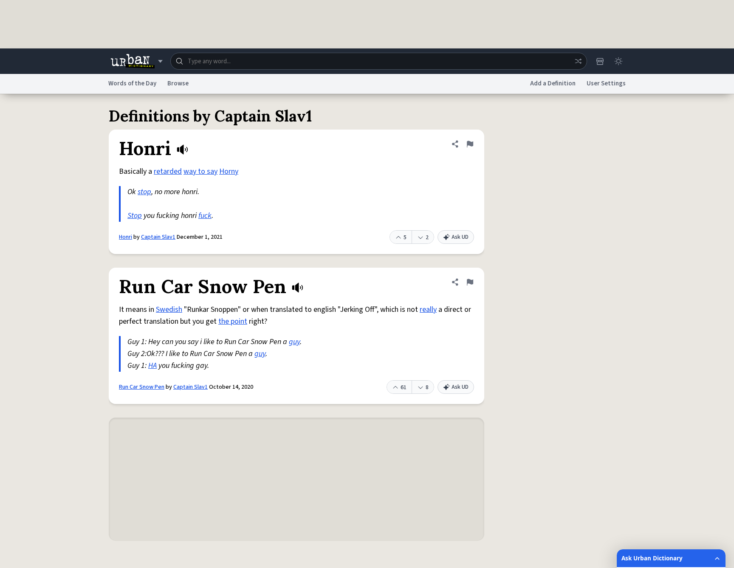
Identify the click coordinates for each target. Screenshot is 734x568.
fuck (205, 215)
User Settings (606, 83)
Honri (125, 237)
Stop (134, 215)
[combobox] (378, 61)
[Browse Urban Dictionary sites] (136, 61)
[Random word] (578, 61)
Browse (178, 83)
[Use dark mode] (618, 61)
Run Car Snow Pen (141, 387)
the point (232, 321)
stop (144, 192)
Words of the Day (132, 83)
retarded (168, 171)
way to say (200, 171)
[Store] (599, 61)
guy (294, 341)
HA (152, 365)
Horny (228, 171)
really (428, 309)
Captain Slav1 (158, 237)
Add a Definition (553, 83)
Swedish (169, 309)
